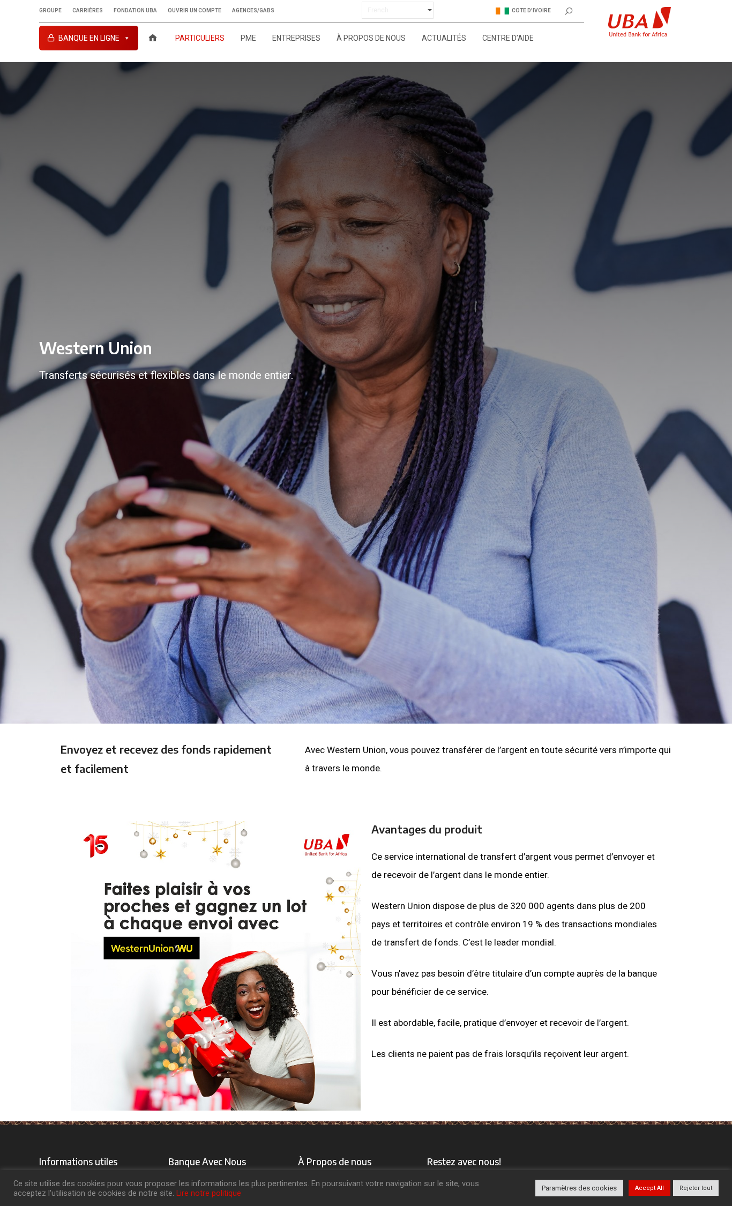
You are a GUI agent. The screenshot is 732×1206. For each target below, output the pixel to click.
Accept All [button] (649, 1188)
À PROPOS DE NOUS (371, 38)
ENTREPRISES (296, 38)
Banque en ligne (88, 38)
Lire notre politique (208, 1193)
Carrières (87, 10)
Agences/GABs (253, 10)
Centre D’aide (508, 38)
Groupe (50, 10)
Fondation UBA (135, 10)
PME (248, 38)
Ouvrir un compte (194, 10)
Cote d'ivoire (531, 10)
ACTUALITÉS (444, 38)
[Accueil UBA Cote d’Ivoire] (152, 38)
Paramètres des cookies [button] (579, 1188)
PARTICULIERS (200, 38)
